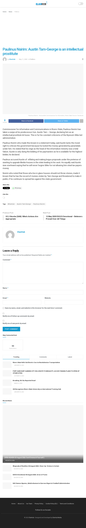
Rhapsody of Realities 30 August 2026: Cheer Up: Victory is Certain (36, 466)
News (10, 12)
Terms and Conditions (67, 503)
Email (5, 298)
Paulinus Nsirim (39, 204)
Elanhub (31, 517)
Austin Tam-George (24, 204)
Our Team (29, 503)
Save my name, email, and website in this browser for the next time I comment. (34, 308)
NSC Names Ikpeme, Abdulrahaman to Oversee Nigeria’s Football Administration (41, 483)
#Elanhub (11, 204)
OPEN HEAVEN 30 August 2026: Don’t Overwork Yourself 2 (24, 457)
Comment (7, 260)
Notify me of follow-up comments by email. (18, 316)
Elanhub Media (57, 517)
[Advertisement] (43, 30)
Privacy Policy (39, 503)
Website (48, 298)
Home (4, 12)
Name (6, 288)
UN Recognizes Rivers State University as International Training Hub (37, 389)
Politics (17, 12)
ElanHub (12, 59)
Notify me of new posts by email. (15, 323)
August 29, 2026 (10, 460)
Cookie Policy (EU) (51, 503)
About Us (21, 503)
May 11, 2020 (23, 59)
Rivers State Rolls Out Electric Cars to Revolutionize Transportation (36, 362)
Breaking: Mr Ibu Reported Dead (24, 380)
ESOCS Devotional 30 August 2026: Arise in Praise (30, 475)
